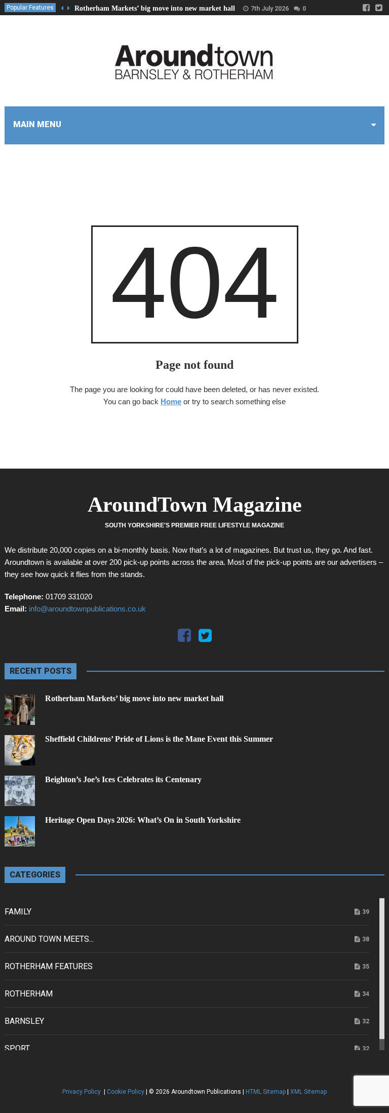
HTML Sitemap (266, 1091)
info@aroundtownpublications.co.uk (87, 608)
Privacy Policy (82, 1091)
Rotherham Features (49, 966)
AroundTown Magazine (195, 504)
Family (18, 911)
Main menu (37, 124)
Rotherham (29, 994)
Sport (17, 1048)
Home (171, 401)
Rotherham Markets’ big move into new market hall (154, 8)
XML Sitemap (308, 1091)
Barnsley (24, 1021)
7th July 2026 (270, 8)
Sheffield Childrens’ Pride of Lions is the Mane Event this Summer (159, 739)
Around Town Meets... (49, 939)
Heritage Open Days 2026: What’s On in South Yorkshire (143, 820)
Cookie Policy (125, 1091)
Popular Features (30, 7)
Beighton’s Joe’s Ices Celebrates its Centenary (123, 779)
